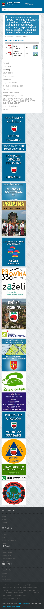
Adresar (4, 576)
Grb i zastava (6, 561)
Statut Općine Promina (8, 558)
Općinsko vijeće (6, 555)
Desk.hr (4, 606)
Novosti (4, 516)
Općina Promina (6, 570)
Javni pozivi (5, 526)
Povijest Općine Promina (9, 540)
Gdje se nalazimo (7, 579)
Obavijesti (4, 519)
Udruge (4, 543)
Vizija (3, 537)
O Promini (4, 534)
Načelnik (4, 573)
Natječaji (25, 36)
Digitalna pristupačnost (14, 606)
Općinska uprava (7, 552)
